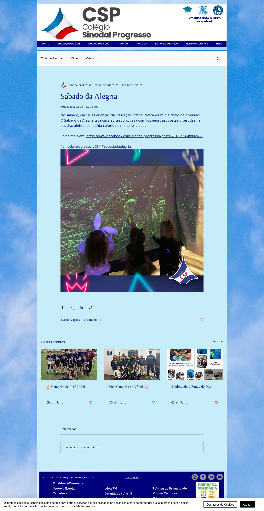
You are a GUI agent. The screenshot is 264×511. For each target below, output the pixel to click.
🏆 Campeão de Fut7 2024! (65, 387)
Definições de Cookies (220, 504)
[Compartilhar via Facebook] (62, 308)
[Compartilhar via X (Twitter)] (72, 308)
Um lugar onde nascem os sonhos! (205, 19)
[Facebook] (203, 477)
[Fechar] (259, 504)
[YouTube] (219, 477)
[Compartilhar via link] (91, 308)
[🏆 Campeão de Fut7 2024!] (69, 364)
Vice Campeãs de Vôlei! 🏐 (128, 387)
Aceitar (247, 504)
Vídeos (90, 58)
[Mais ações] (201, 85)
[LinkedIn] (211, 477)
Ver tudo (217, 341)
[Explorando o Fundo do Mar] (195, 364)
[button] (45, 44)
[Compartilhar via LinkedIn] (81, 308)
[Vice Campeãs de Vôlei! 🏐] (132, 364)
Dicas (74, 58)
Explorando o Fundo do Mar (191, 386)
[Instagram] (195, 477)
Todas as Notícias (52, 58)
